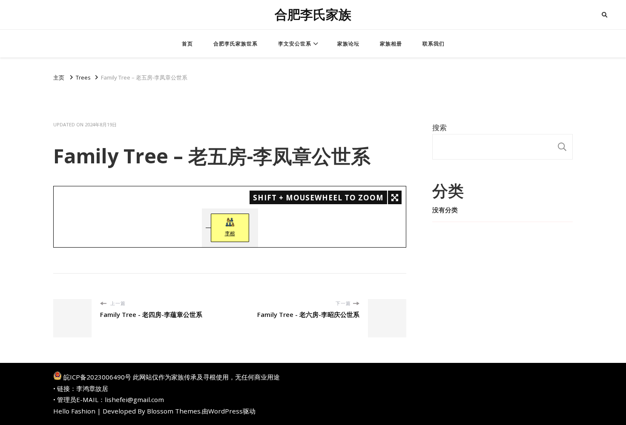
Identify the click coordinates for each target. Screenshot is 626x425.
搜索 (439, 127)
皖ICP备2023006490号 (97, 377)
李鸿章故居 (92, 388)
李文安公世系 (294, 43)
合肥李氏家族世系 (235, 43)
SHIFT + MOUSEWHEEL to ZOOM (318, 198)
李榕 (230, 233)
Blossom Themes (174, 411)
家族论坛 (348, 43)
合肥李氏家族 (313, 14)
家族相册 (391, 43)
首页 (187, 43)
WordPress (225, 411)
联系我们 (433, 43)
